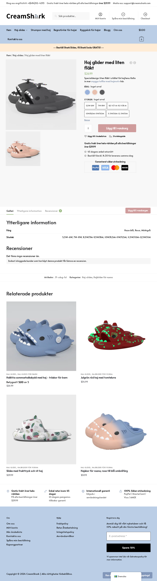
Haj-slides (18, 55)
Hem (8, 55)
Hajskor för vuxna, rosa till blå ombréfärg (104, 470)
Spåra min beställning (123, 18)
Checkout (145, 18)
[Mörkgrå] (102, 92)
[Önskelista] (71, 306)
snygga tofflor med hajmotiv (105, 81)
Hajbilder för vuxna (103, 277)
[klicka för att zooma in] (41, 94)
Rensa (87, 120)
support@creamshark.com (137, 3)
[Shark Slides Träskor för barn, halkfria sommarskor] (41, 336)
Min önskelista (14, 531)
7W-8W (101, 105)
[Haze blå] (87, 92)
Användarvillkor (65, 536)
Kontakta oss (13, 536)
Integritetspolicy (65, 531)
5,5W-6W (90, 105)
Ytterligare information (29, 210)
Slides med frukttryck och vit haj (24, 470)
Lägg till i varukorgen (138, 210)
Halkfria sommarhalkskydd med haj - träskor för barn (36, 377)
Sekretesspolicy (137, 556)
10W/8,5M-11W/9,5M (95, 113)
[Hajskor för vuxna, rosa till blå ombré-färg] (116, 429)
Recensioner (51, 210)
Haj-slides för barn (27, 374)
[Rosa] (95, 92)
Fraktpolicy (62, 523)
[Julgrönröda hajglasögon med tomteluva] (116, 336)
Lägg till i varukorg (117, 128)
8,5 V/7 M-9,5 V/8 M (117, 105)
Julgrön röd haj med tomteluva (98, 377)
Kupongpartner (14, 544)
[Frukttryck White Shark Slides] (41, 429)
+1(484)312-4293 (36, 3)
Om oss (10, 523)
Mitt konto (100, 18)
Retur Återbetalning (67, 527)
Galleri (9, 210)
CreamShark (32, 573)
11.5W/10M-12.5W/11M (118, 113)
